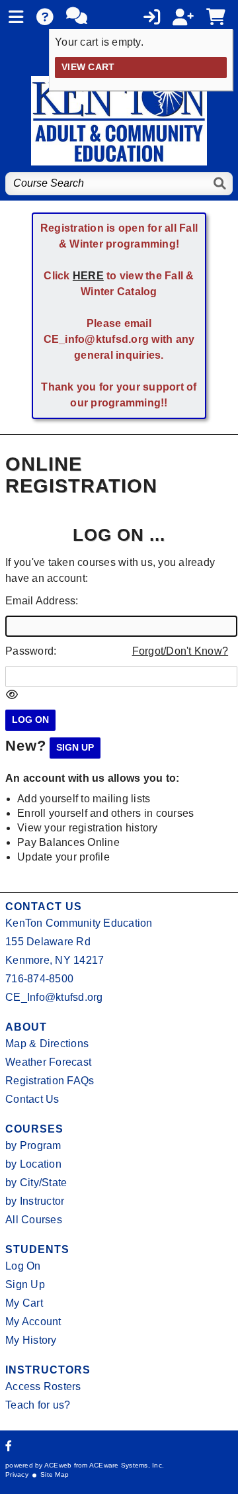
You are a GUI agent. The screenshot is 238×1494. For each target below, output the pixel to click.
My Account (33, 1321)
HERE (88, 275)
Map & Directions (47, 1043)
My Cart (24, 1303)
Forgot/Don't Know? (180, 651)
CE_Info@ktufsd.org (54, 997)
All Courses (33, 1219)
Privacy (16, 1474)
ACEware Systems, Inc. (126, 1465)
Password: (30, 651)
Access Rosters (43, 1386)
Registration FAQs (49, 1080)
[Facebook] (8, 1446)
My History (31, 1340)
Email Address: (42, 600)
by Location (33, 1164)
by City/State (36, 1182)
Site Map (54, 1474)
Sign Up (25, 1284)
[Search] (220, 183)
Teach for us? (37, 1405)
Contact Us (32, 1099)
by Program (33, 1145)
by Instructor (34, 1201)
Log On (23, 1266)
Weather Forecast (48, 1062)
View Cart (87, 67)
